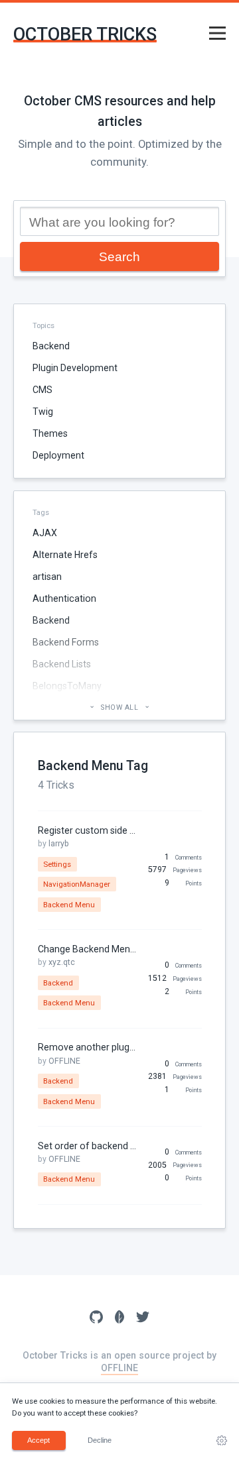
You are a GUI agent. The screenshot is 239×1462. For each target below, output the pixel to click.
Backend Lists (62, 664)
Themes (50, 433)
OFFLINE (64, 1061)
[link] (221, 1440)
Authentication (64, 598)
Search (119, 256)
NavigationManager (76, 884)
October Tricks (85, 35)
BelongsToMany (67, 686)
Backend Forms (66, 642)
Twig (43, 411)
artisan (47, 576)
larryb (58, 843)
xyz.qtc (61, 962)
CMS (42, 389)
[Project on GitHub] (96, 1318)
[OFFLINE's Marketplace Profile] (120, 1318)
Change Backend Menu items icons (87, 949)
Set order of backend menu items (87, 1146)
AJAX (45, 533)
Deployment (58, 455)
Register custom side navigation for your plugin (87, 830)
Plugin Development (75, 368)
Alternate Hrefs (65, 554)
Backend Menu (69, 904)
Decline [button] (100, 1440)
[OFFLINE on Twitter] (142, 1318)
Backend (51, 346)
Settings (57, 864)
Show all (120, 707)
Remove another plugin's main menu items (87, 1047)
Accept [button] (38, 1440)
